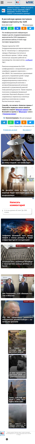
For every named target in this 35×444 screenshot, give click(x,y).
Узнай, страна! (28, 275)
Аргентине (11, 11)
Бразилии (21, 9)
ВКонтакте (23, 112)
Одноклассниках (9, 114)
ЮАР (27, 9)
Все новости (27, 130)
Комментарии (28, 25)
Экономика (29, 219)
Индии (9, 9)
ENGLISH (9, 2)
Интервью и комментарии (25, 245)
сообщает (29, 60)
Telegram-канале (21, 110)
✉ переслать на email (10, 130)
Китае (15, 9)
